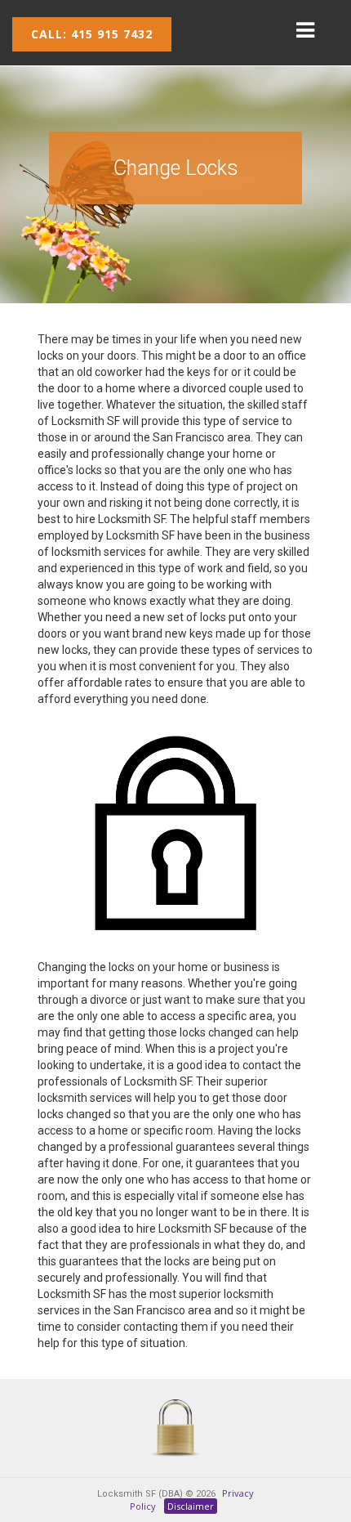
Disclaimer (190, 1506)
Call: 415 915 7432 (92, 34)
